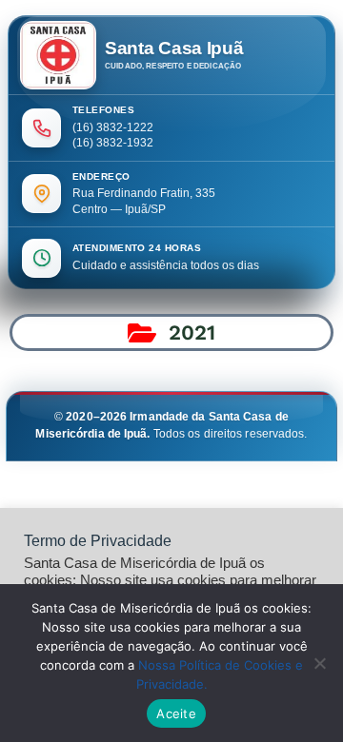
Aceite (176, 713)
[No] (319, 663)
